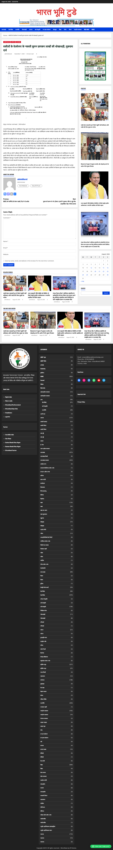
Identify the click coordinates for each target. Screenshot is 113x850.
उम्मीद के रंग (43, 464)
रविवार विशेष (43, 699)
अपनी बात (13, 42)
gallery (42, 373)
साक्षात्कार (42, 799)
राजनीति (17, 29)
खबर (41, 502)
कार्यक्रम (42, 483)
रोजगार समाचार (44, 718)
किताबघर (42, 487)
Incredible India (9, 435)
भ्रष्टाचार (42, 676)
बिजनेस (42, 653)
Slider (42, 384)
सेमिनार (42, 811)
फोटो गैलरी (43, 649)
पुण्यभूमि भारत (43, 637)
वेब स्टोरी (42, 761)
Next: (59, 201)
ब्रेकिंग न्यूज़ (43, 664)
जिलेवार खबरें (43, 549)
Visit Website (23, 186)
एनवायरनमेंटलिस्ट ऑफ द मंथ (47, 468)
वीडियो (42, 753)
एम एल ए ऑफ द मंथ (45, 472)
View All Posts (36, 186)
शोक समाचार (43, 776)
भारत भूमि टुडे (56, 11)
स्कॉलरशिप (43, 819)
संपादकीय (42, 784)
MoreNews (64, 848)
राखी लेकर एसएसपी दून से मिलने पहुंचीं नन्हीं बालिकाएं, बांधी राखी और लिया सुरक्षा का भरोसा (14, 295)
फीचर (41, 645)
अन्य (41, 400)
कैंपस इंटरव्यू (43, 491)
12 (91, 268)
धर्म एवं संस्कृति (43, 599)
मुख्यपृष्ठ (42, 684)
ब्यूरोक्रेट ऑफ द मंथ (45, 661)
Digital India (8, 397)
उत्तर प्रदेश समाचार (45, 448)
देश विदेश (44, 402)
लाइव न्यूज (42, 726)
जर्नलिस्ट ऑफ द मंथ (45, 541)
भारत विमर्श (43, 672)
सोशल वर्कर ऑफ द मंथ (45, 815)
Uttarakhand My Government (13, 405)
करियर (42, 475)
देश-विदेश (11, 29)
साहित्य (42, 803)
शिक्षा (60, 29)
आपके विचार (43, 425)
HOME (42, 376)
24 (83, 275)
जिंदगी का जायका (44, 545)
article (42, 365)
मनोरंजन (42, 680)
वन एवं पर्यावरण (44, 734)
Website (5, 254)
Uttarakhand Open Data (11, 409)
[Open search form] (110, 29)
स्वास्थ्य (42, 838)
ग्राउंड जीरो (43, 529)
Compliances (8, 413)
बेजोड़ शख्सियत (44, 657)
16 (107, 268)
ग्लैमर (65, 29)
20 (95, 271)
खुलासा (42, 518)
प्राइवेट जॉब (43, 641)
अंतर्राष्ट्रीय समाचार (45, 396)
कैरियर (42, 495)
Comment (7, 218)
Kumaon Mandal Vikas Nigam (12, 446)
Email (5, 248)
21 (99, 271)
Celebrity (42, 369)
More (93, 29)
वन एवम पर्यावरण (47, 29)
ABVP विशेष (43, 361)
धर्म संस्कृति (44, 406)
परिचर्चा (42, 622)
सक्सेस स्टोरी (43, 780)
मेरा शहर (42, 688)
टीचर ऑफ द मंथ (44, 564)
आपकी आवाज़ (6, 42)
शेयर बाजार (43, 772)
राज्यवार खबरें (43, 707)
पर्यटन (41, 630)
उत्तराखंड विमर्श (44, 456)
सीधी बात (42, 807)
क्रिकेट (42, 499)
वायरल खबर (43, 749)
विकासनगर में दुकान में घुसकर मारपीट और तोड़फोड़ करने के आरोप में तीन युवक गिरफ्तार (42, 332)
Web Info (86, 29)
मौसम (70, 29)
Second (42, 380)
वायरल (42, 745)
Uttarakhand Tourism (10, 450)
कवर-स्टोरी (43, 479)
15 (103, 268)
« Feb (82, 281)
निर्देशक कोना (43, 610)
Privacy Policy (81, 402)
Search (83, 288)
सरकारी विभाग (43, 795)
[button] (100, 846)
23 (107, 271)
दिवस (41, 576)
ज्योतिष (42, 560)
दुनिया (41, 583)
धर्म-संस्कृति (37, 29)
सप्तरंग (42, 788)
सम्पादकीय (42, 792)
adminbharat (8, 54)
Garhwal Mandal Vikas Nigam (12, 442)
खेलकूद (55, 29)
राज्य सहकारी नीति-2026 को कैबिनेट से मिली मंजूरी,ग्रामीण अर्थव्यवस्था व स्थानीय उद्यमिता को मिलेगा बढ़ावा (39, 295)
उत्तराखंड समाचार (44, 460)
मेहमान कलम (43, 691)
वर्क (41, 742)
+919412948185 (89, 359)
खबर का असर (43, 510)
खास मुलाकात (43, 514)
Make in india (8, 401)
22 (103, 271)
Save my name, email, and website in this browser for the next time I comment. (29, 261)
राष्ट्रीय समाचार (78, 29)
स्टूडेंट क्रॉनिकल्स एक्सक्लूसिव (47, 826)
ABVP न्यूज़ (43, 357)
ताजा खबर (42, 572)
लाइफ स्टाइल (43, 722)
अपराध (30, 29)
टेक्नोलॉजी (42, 568)
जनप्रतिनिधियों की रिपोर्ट (46, 537)
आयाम (41, 441)
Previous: (16, 200)
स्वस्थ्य (42, 834)
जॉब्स (41, 553)
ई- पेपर (42, 445)
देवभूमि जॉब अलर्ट (44, 587)
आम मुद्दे (42, 433)
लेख (41, 730)
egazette (7, 417)
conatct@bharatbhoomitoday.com (92, 357)
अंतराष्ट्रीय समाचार (45, 392)
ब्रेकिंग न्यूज (43, 668)
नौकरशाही (24, 29)
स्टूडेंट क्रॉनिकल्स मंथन (46, 830)
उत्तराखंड (4, 29)
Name (5, 241)
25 (87, 275)
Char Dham (8, 439)
